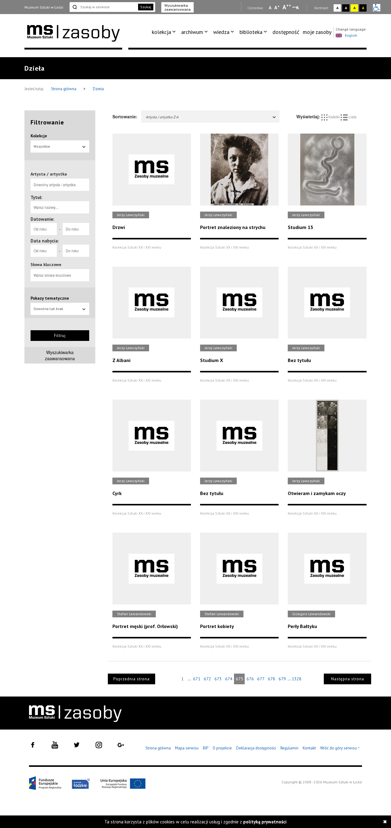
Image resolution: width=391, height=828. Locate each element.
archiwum (192, 31)
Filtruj (60, 335)
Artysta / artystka (49, 174)
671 (196, 679)
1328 (296, 679)
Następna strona (347, 679)
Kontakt (309, 748)
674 (228, 679)
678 (271, 679)
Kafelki (334, 116)
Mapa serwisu (187, 748)
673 (218, 679)
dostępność (285, 31)
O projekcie (222, 748)
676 (250, 679)
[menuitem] (165, 32)
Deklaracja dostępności (256, 748)
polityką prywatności (265, 822)
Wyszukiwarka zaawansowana (177, 7)
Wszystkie (42, 146)
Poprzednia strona (131, 679)
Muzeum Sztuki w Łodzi (43, 7)
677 (261, 679)
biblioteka (250, 31)
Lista (352, 116)
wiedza (221, 31)
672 (207, 679)
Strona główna (64, 88)
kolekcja (161, 31)
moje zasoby (317, 31)
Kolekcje (39, 136)
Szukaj (145, 7)
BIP (205, 748)
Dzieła (98, 88)
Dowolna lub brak (48, 308)
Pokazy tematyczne (50, 298)
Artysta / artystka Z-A (162, 117)
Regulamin (289, 748)
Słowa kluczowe (46, 264)
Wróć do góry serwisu (340, 748)
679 (282, 679)
